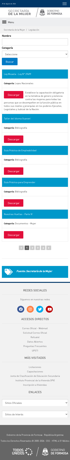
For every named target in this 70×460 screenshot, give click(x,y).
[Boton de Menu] (64, 3)
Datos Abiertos (35, 341)
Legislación (34, 30)
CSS (48, 441)
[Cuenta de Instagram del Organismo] (30, 309)
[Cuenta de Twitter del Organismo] (39, 309)
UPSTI (35, 350)
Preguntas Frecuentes (35, 346)
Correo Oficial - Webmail (35, 328)
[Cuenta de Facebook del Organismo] (20, 309)
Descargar (14, 94)
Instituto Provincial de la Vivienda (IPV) (35, 380)
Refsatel (35, 337)
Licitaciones (35, 367)
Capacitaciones (35, 371)
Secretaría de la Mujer (14, 30)
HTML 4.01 (57, 441)
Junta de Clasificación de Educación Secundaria (35, 376)
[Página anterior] (21, 248)
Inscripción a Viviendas (35, 384)
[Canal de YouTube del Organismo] (49, 309)
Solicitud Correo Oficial (35, 332)
